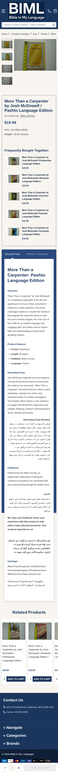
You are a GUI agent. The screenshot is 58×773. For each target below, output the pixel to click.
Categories (16, 735)
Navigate (14, 727)
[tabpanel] (14, 651)
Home (4, 34)
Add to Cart (40, 767)
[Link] (26, 11)
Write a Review (27, 116)
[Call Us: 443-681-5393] (50, 11)
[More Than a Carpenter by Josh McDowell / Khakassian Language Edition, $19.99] (13, 631)
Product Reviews (37, 254)
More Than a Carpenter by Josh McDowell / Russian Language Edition (35, 213)
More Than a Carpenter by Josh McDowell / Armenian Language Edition (35, 231)
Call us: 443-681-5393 (17, 712)
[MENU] (3, 11)
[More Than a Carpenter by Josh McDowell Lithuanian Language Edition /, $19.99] (40, 631)
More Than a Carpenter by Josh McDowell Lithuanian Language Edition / (35, 178)
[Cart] (55, 11)
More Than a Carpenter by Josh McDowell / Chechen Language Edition (35, 195)
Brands (13, 743)
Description (12, 254)
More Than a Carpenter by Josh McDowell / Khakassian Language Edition (36, 160)
